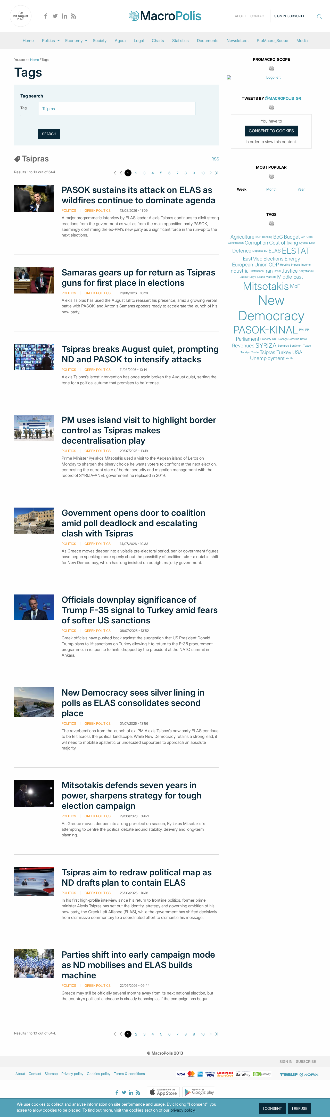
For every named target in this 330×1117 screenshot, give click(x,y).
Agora (120, 40)
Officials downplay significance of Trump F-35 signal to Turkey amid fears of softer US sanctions (140, 609)
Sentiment (296, 345)
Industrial (239, 271)
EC (266, 250)
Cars (309, 237)
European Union (250, 265)
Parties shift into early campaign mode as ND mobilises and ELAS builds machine (138, 964)
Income (306, 264)
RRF (274, 339)
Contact (258, 16)
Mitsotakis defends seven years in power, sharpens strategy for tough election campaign (132, 795)
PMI (301, 329)
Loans (261, 277)
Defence (241, 251)
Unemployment (267, 358)
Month (271, 189)
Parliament (247, 339)
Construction (236, 242)
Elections (273, 259)
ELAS (275, 251)
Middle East (290, 277)
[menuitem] (28, 40)
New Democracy (271, 307)
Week (241, 189)
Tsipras (267, 352)
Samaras (283, 345)
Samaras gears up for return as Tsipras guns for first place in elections (138, 277)
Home (28, 40)
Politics (48, 40)
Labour (244, 277)
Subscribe (296, 16)
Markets (271, 277)
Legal (139, 40)
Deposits (257, 250)
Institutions (257, 271)
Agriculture (242, 237)
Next (210, 172)
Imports (295, 264)
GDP (274, 265)
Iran (269, 271)
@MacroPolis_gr (283, 98)
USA (297, 352)
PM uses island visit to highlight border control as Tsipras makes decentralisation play (139, 430)
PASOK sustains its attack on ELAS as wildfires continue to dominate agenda (139, 195)
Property (265, 339)
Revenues (243, 346)
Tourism (245, 352)
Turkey (283, 352)
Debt (312, 242)
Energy (292, 259)
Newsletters (238, 40)
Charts (158, 40)
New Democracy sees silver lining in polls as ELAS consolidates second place (133, 702)
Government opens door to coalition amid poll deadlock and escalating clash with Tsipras (134, 523)
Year (301, 189)
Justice (290, 271)
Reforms (293, 339)
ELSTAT (296, 251)
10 (203, 173)
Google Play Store (198, 1092)
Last (216, 172)
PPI (307, 329)
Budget (292, 237)
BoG (278, 237)
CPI (303, 237)
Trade (255, 352)
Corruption (256, 243)
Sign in (280, 16)
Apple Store (163, 1092)
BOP (258, 237)
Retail (303, 339)
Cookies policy (98, 1073)
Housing (285, 264)
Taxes (307, 345)
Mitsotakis (266, 286)
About (240, 16)
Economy (73, 40)
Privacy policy (72, 1073)
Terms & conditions (129, 1073)
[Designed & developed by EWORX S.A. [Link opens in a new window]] (308, 1074)
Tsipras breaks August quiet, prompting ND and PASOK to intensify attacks (140, 354)
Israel (277, 271)
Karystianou (306, 271)
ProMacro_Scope (272, 40)
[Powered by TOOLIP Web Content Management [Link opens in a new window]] (288, 1074)
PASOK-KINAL (265, 330)
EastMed (252, 259)
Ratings (282, 339)
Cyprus (303, 242)
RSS (215, 158)
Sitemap (51, 1073)
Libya (253, 277)
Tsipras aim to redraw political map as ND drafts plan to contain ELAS (137, 877)
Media (302, 40)
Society (99, 40)
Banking (267, 237)
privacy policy (182, 1110)
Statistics (180, 40)
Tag (23, 107)
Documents (207, 40)
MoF (295, 286)
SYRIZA (266, 345)
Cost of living (283, 243)
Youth (289, 358)
